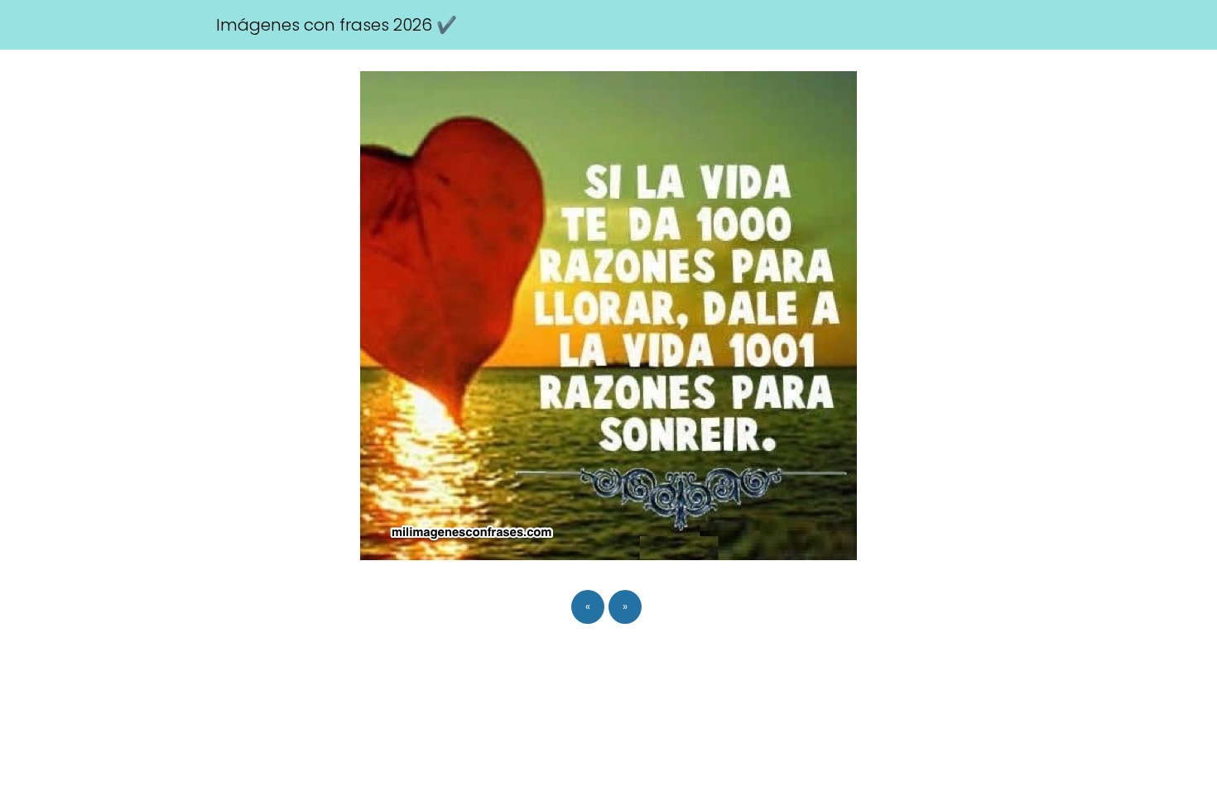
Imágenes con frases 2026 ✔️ (336, 24)
